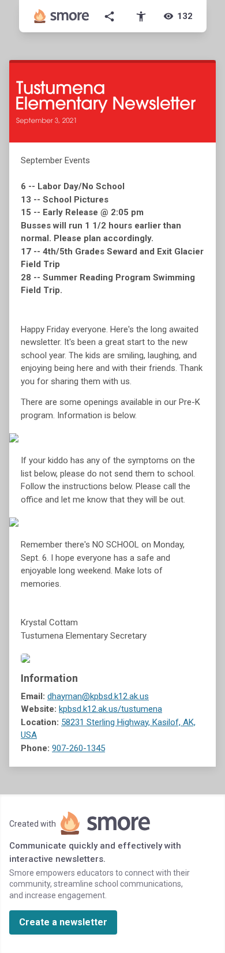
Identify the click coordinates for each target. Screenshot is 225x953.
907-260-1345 (78, 748)
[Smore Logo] (62, 16)
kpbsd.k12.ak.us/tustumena (110, 709)
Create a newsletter (63, 922)
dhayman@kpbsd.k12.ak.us (98, 696)
